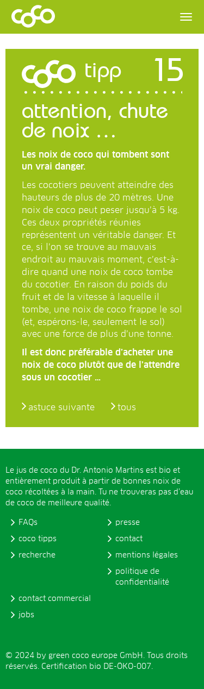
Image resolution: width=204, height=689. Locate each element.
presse (127, 523)
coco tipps (37, 539)
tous (127, 407)
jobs (26, 615)
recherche (36, 555)
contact (129, 539)
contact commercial (54, 599)
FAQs (28, 523)
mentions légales (146, 555)
